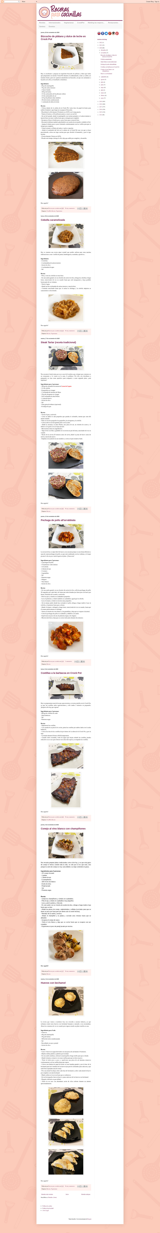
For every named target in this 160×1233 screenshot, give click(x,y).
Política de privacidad (47, 1208)
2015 (100, 112)
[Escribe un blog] (80, 208)
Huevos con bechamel (53, 982)
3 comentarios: (68, 661)
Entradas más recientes (47, 1194)
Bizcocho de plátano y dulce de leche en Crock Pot (109, 55)
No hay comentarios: (70, 208)
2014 (100, 115)
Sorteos (42, 26)
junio (102, 85)
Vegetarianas (69, 23)
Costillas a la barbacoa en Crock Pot (61, 673)
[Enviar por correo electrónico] (78, 208)
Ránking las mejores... (96, 23)
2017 (100, 107)
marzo (102, 93)
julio (102, 82)
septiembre (104, 77)
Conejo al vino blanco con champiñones (63, 828)
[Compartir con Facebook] (84, 208)
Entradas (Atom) (52, 1197)
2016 (100, 109)
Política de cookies (47, 1206)
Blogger (89, 1219)
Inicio (67, 1194)
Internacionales (54, 23)
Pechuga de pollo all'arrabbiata (58, 520)
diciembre (103, 50)
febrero (103, 95)
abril (102, 90)
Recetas (42, 23)
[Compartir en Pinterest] (87, 208)
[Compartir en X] (82, 208)
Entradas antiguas (85, 1194)
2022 (100, 42)
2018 (100, 104)
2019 (100, 101)
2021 (100, 45)
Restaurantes (113, 23)
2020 (100, 48)
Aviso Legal (45, 1210)
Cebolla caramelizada (53, 220)
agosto (103, 79)
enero (102, 98)
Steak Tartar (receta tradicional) (58, 342)
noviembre (104, 53)
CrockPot (80, 23)
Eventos (52, 26)
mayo (102, 87)
